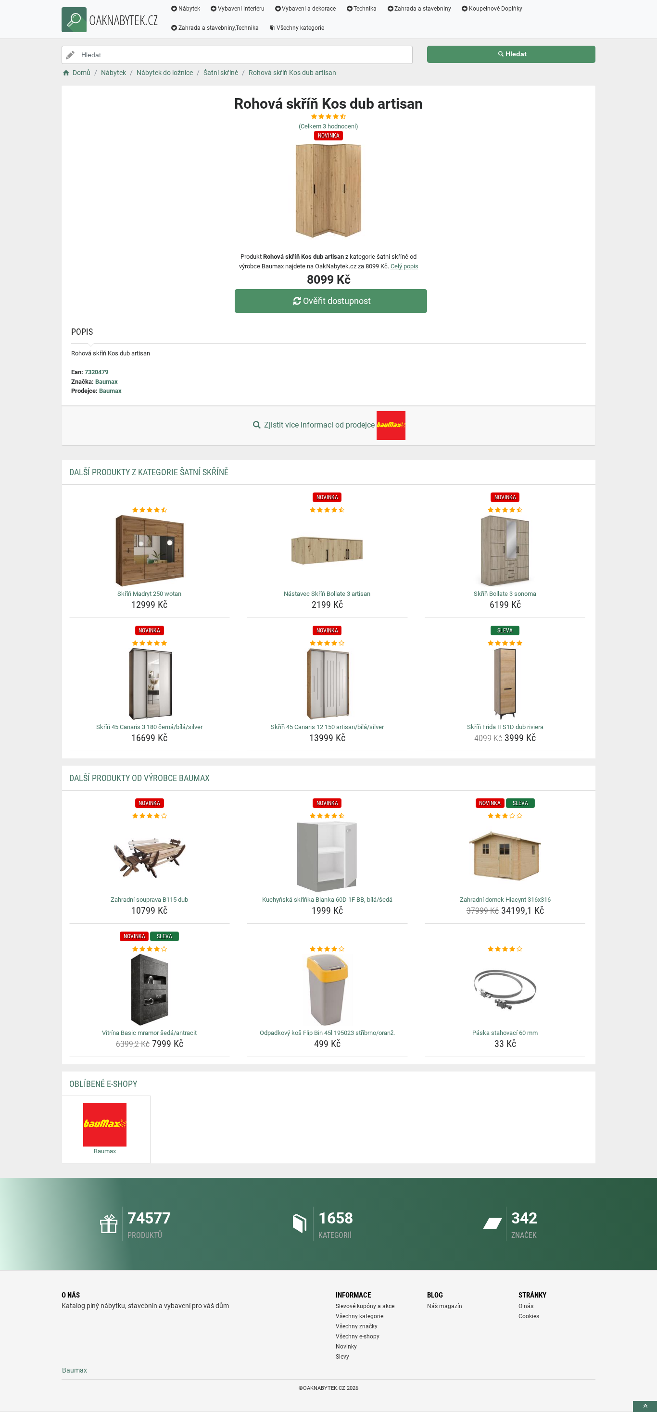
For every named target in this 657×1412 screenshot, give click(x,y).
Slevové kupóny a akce (365, 1306)
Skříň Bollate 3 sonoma (505, 593)
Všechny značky (357, 1326)
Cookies (528, 1316)
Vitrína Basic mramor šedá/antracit (149, 1032)
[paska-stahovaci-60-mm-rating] (505, 949)
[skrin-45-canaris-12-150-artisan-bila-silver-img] (327, 684)
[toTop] (645, 1406)
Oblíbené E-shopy (103, 1084)
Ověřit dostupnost (337, 301)
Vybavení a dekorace (309, 8)
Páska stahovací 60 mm (505, 1032)
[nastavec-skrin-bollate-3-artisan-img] (327, 551)
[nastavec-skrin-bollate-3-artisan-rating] (327, 510)
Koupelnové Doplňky (495, 8)
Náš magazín (444, 1306)
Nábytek (189, 8)
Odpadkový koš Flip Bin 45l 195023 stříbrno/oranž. (327, 1032)
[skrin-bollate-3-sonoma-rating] (505, 510)
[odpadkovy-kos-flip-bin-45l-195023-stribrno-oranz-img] (327, 990)
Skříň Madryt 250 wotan (149, 593)
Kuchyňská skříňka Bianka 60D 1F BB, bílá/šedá (327, 899)
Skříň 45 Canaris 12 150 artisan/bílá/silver (327, 727)
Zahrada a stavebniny (422, 8)
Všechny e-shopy (357, 1336)
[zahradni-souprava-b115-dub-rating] (150, 816)
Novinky (346, 1346)
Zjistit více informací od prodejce (319, 424)
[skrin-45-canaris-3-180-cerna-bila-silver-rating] (150, 643)
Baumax (106, 381)
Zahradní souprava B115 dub (149, 899)
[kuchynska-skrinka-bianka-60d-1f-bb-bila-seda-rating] (327, 816)
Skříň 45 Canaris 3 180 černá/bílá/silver (149, 727)
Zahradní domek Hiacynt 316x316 (505, 899)
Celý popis (404, 266)
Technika (365, 8)
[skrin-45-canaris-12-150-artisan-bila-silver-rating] (327, 643)
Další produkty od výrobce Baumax (139, 778)
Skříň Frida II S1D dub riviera (505, 727)
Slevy (342, 1356)
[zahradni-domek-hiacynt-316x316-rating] (505, 816)
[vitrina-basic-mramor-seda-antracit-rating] (150, 949)
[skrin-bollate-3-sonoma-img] (505, 551)
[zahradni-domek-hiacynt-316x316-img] (505, 856)
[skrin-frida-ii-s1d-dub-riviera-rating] (505, 643)
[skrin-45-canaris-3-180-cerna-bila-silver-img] (150, 684)
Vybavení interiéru (241, 8)
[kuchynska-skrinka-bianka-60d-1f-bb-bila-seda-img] (327, 856)
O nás (525, 1306)
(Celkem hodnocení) (328, 126)
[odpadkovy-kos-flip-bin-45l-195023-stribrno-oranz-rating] (327, 949)
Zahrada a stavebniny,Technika (218, 28)
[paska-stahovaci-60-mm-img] (505, 990)
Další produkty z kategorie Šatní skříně (148, 472)
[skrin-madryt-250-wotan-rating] (150, 510)
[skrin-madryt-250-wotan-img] (150, 551)
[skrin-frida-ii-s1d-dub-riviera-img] (505, 684)
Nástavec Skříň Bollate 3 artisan (327, 593)
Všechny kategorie (300, 28)
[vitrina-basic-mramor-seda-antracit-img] (150, 990)
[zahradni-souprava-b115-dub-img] (150, 856)
